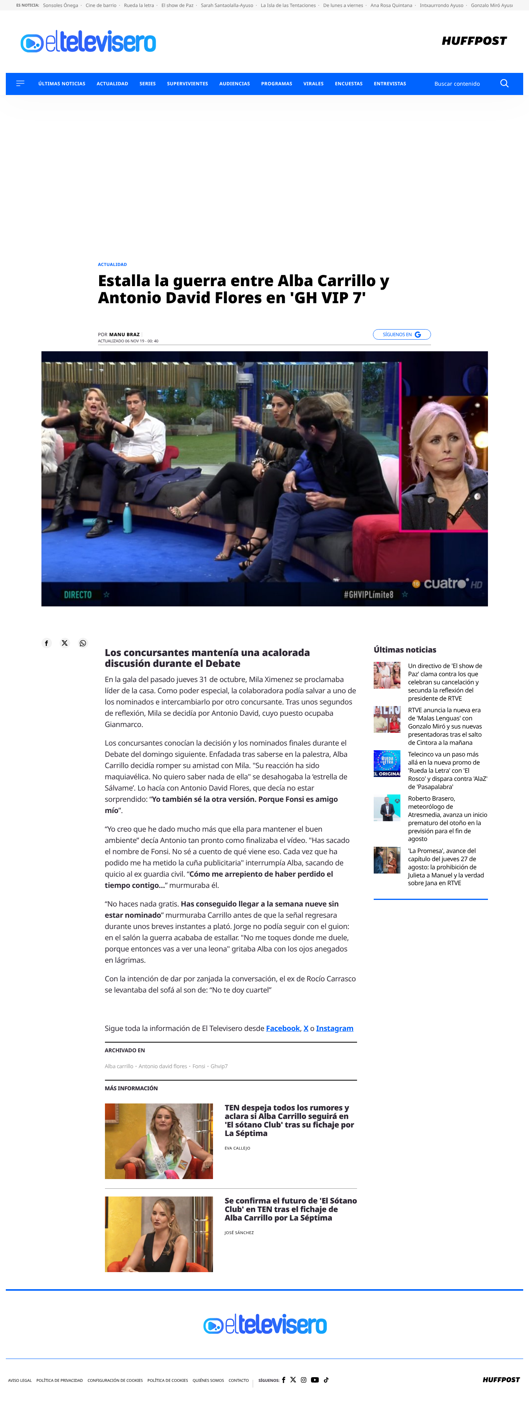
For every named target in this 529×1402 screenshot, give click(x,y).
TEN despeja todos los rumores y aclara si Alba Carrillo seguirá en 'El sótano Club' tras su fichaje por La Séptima (289, 1120)
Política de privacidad (59, 1380)
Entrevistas (390, 83)
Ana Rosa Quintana (392, 5)
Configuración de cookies (115, 1380)
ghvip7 (219, 1066)
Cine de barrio (102, 5)
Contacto (238, 1380)
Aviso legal (20, 1380)
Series (147, 83)
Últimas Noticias (62, 83)
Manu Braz (124, 334)
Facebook (283, 1028)
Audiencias (234, 83)
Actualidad (113, 83)
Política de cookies (168, 1380)
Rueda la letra (139, 5)
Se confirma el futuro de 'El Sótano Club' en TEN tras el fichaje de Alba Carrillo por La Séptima (291, 1209)
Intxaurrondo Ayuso (442, 5)
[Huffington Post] (474, 41)
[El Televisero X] (293, 1380)
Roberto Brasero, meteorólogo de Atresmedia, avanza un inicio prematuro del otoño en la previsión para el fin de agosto (448, 818)
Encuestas (349, 83)
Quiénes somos (208, 1380)
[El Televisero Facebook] (283, 1380)
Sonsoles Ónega (61, 5)
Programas (276, 83)
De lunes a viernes (343, 5)
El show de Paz (178, 5)
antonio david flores (163, 1066)
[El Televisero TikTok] (326, 1380)
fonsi (198, 1066)
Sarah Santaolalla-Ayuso (227, 5)
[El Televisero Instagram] (303, 1380)
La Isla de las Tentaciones (289, 5)
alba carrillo (119, 1066)
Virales (314, 83)
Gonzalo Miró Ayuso (493, 5)
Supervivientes (187, 83)
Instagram (335, 1028)
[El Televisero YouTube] (315, 1380)
